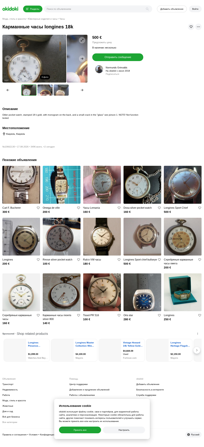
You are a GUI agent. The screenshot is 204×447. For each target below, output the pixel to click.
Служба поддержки (146, 395)
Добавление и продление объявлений (89, 389)
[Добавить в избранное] (38, 208)
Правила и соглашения (14, 434)
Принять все (80, 430)
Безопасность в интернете (150, 389)
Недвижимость (10, 389)
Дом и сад (7, 411)
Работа (6, 395)
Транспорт (7, 384)
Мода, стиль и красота (14, 400)
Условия (33, 434)
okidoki (10, 9)
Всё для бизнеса (11, 416)
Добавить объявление (147, 384)
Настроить (124, 430)
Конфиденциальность (51, 434)
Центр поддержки (78, 384)
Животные (7, 406)
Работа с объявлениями (82, 395)
